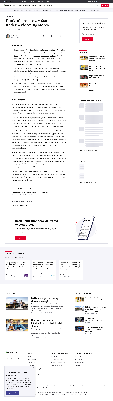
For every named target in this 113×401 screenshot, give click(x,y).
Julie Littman (15, 35)
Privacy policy (38, 394)
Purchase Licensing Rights (36, 369)
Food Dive (26, 1)
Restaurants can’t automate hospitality (93, 319)
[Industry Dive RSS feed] (19, 359)
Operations (91, 10)
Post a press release (91, 150)
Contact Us (31, 362)
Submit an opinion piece (58, 362)
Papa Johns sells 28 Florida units (96, 77)
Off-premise (29, 10)
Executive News (68, 10)
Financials (37, 10)
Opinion (27, 5)
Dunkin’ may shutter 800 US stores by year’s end (30, 193)
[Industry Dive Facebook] (11, 359)
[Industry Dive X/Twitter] (15, 359)
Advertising (54, 356)
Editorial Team (32, 359)
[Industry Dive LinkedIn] (7, 359)
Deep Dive (21, 5)
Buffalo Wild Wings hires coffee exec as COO (97, 68)
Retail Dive (49, 1)
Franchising (45, 10)
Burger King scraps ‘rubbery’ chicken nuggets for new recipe (96, 87)
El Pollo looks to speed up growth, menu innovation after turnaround (95, 309)
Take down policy (58, 394)
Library (34, 5)
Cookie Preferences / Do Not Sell (75, 394)
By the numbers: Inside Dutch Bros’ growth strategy (94, 329)
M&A (61, 10)
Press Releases (47, 5)
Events (39, 5)
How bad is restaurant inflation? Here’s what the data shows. (47, 323)
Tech (97, 10)
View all (81, 150)
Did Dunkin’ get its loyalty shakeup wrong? (45, 300)
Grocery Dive (33, 1)
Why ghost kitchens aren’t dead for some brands (97, 59)
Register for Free (13, 393)
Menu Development (80, 10)
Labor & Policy (54, 10)
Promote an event (90, 183)
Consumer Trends (19, 10)
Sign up (106, 5)
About (30, 356)
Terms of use (48, 394)
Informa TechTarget (65, 386)
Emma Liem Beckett (19, 194)
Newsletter (31, 366)
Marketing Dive (41, 1)
